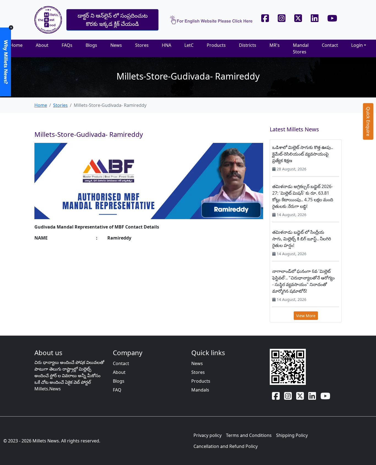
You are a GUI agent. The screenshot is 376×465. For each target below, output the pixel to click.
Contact (330, 45)
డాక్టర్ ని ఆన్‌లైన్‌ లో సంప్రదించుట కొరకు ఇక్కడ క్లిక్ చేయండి (113, 20)
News (116, 45)
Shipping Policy (292, 435)
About (42, 45)
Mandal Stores (301, 48)
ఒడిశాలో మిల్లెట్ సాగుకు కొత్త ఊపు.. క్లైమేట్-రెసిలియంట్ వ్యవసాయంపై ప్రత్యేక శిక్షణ (302, 154)
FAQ (117, 390)
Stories (60, 105)
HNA (166, 45)
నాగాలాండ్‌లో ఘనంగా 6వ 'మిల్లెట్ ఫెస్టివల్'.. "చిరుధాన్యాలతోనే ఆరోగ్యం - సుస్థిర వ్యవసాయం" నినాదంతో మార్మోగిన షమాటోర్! (303, 281)
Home (16, 45)
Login (357, 45)
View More (305, 315)
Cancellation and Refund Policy (226, 446)
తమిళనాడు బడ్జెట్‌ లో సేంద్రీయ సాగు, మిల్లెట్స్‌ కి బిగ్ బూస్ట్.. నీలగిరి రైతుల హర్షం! (301, 238)
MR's (274, 45)
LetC (189, 45)
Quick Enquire (368, 121)
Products (216, 45)
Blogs (91, 45)
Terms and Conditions (249, 435)
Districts (247, 45)
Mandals (200, 390)
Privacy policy (208, 435)
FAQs (67, 45)
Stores (142, 45)
